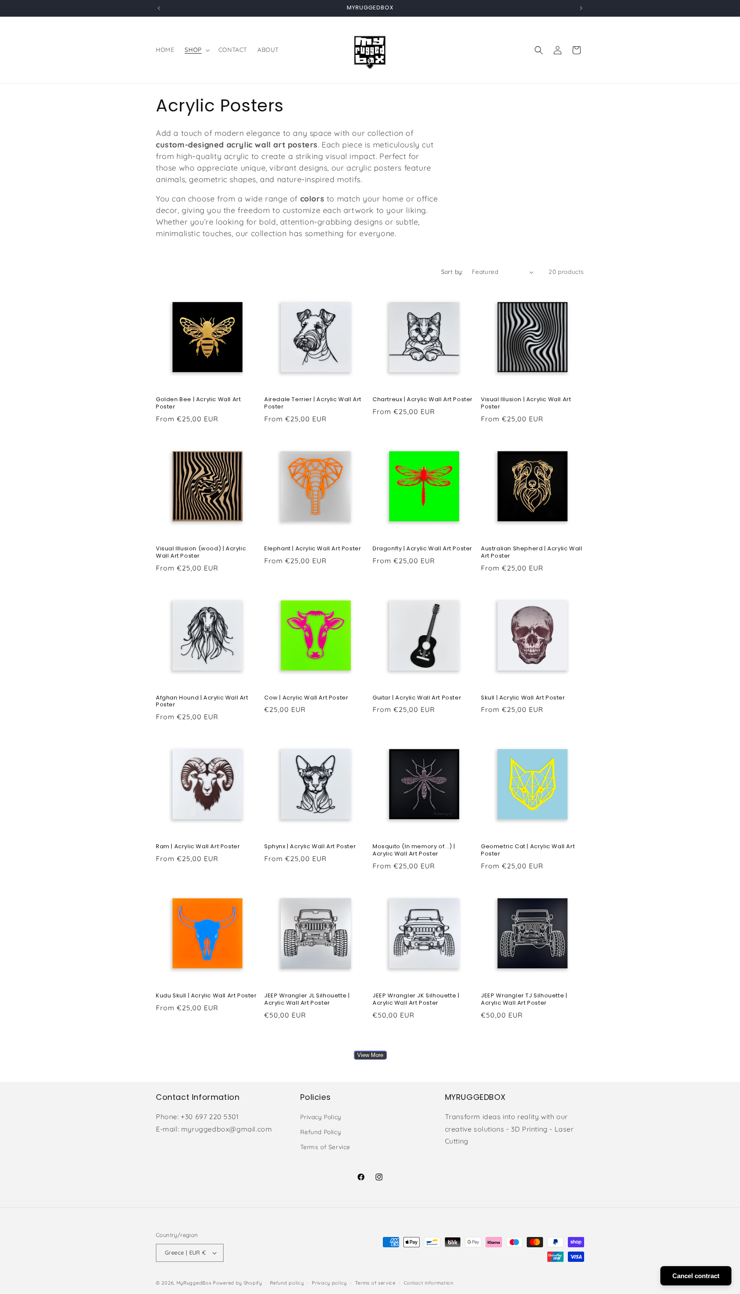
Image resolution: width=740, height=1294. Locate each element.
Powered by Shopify (237, 1283)
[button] (196, 50)
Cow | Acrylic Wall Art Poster (306, 698)
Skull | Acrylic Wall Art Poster (523, 698)
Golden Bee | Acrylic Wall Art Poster (198, 403)
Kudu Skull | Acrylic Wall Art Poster (206, 996)
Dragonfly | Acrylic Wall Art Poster (422, 548)
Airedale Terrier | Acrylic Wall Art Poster (312, 403)
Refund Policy (320, 1132)
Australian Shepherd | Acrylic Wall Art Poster (531, 552)
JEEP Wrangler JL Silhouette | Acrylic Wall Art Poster (306, 999)
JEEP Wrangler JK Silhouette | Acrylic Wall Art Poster (416, 999)
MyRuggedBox (194, 1283)
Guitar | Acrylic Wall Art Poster (417, 698)
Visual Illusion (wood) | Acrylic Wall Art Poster (201, 552)
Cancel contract (695, 1275)
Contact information (429, 1282)
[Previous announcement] (158, 8)
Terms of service (375, 1282)
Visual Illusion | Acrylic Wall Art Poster (526, 403)
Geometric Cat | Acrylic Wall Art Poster (528, 850)
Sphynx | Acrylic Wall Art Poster (310, 846)
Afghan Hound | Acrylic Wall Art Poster (202, 701)
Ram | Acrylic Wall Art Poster (198, 846)
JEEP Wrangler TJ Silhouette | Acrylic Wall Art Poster (524, 999)
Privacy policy (329, 1282)
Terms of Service (325, 1147)
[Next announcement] (581, 8)
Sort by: (452, 272)
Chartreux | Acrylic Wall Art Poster (423, 399)
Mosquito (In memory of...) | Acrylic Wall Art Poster (414, 850)
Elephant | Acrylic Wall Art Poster (312, 548)
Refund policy (287, 1282)
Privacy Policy (320, 1117)
